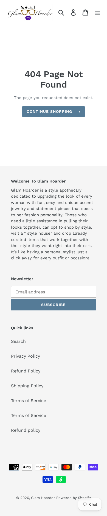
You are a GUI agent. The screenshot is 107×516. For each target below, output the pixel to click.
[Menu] (97, 12)
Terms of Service (28, 400)
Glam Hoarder (43, 498)
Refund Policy (25, 371)
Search (18, 341)
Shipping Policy (27, 385)
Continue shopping (49, 111)
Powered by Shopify (73, 498)
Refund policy (25, 430)
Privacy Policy (25, 356)
